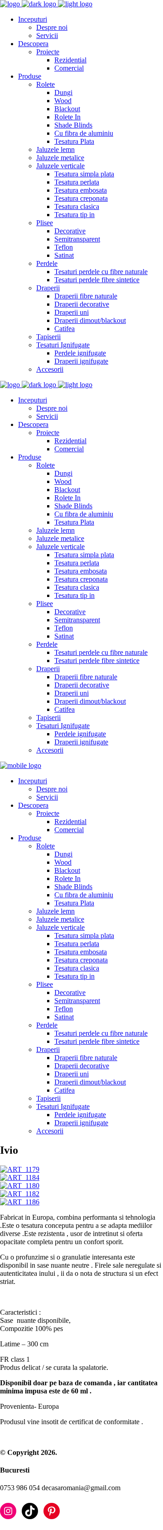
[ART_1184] (19, 1177)
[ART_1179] (19, 1169)
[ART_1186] (19, 1202)
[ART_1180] (19, 1185)
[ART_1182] (19, 1194)
